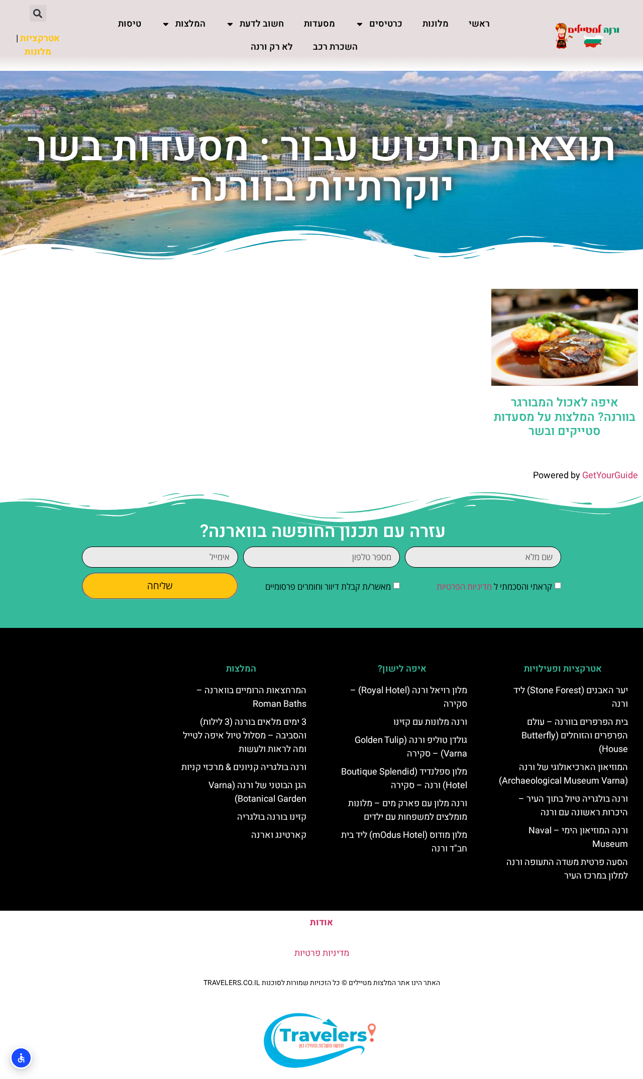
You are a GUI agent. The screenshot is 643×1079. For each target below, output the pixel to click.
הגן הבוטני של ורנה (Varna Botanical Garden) (257, 792)
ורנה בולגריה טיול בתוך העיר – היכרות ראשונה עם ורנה (573, 805)
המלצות (190, 24)
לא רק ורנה (272, 47)
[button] (38, 13)
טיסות (129, 24)
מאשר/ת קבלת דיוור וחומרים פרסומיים (328, 586)
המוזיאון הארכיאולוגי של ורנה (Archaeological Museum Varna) (563, 774)
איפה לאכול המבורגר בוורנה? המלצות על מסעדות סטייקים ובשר (564, 417)
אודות (321, 922)
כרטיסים (385, 24)
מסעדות (319, 24)
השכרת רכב (335, 47)
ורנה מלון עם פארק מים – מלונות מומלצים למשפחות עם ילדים (407, 810)
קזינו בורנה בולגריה (271, 817)
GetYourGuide (610, 475)
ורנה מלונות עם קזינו (430, 722)
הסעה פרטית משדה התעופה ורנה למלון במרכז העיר (567, 869)
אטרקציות (40, 38)
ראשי (479, 24)
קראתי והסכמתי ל (494, 586)
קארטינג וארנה (278, 835)
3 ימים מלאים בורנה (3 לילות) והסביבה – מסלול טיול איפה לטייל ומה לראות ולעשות (244, 735)
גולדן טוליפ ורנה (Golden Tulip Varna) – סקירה (411, 747)
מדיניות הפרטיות (464, 586)
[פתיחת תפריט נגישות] (21, 1058)
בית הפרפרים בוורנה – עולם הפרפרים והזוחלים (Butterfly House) (574, 735)
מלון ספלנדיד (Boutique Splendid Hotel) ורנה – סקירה (404, 778)
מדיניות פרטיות (321, 953)
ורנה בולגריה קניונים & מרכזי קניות (243, 767)
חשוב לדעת (262, 24)
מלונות (435, 24)
